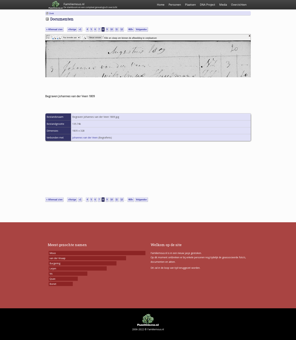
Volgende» (141, 29)
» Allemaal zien (54, 29)
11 (116, 29)
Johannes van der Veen (85, 137)
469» (130, 29)
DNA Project (207, 5)
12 (121, 29)
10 (111, 29)
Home (160, 5)
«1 (80, 29)
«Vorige (72, 29)
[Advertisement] (148, 171)
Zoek (51, 13)
